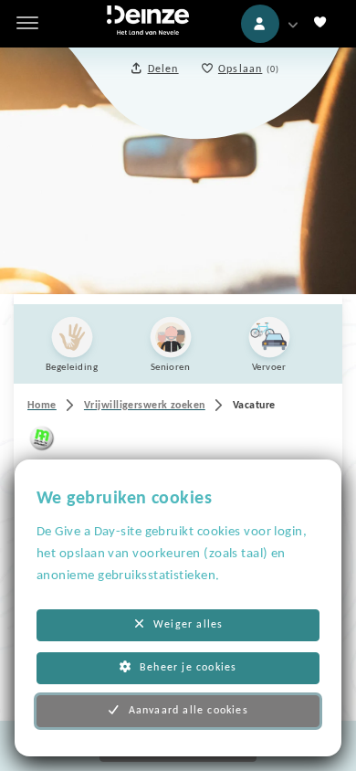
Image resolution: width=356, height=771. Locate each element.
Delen (163, 69)
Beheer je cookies (188, 667)
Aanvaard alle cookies (188, 710)
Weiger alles (188, 624)
